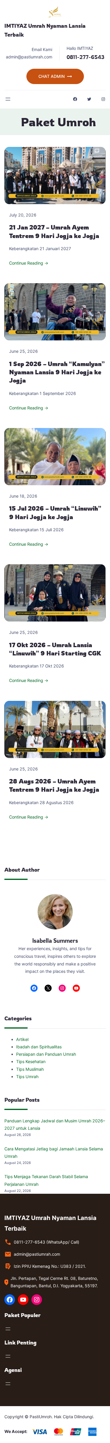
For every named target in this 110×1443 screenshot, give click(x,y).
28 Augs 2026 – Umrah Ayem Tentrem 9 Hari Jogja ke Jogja (54, 785)
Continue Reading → (28, 262)
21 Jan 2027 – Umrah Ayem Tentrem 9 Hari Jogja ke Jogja (54, 231)
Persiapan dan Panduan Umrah (46, 1054)
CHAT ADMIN (51, 76)
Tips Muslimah (30, 1069)
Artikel (22, 1039)
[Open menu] (7, 99)
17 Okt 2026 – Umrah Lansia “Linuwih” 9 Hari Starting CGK (55, 649)
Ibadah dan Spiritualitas (39, 1046)
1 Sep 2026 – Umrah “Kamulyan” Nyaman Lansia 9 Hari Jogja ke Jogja (57, 372)
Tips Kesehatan (30, 1061)
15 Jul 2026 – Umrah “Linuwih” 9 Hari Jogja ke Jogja (55, 512)
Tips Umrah (27, 1076)
